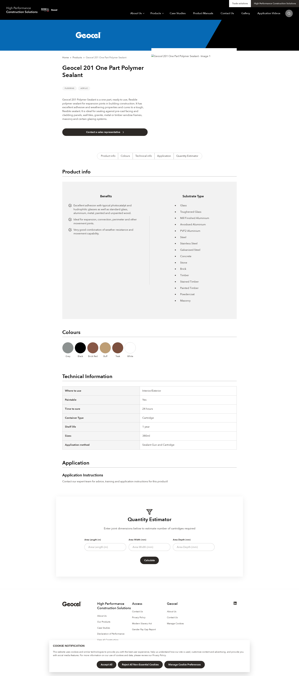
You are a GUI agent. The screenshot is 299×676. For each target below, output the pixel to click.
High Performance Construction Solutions (275, 3)
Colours (125, 156)
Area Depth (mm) (182, 539)
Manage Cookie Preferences (184, 664)
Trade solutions (240, 3)
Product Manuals (203, 13)
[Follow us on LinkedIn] (235, 604)
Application (164, 156)
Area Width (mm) (137, 539)
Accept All (106, 664)
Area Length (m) (92, 539)
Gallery (245, 13)
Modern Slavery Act (142, 623)
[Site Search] (289, 13)
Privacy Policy (159, 655)
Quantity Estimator (187, 156)
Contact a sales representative (103, 132)
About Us (136, 13)
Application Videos (268, 13)
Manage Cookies (175, 623)
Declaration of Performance (110, 633)
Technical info (143, 156)
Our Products (103, 621)
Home (65, 57)
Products (155, 13)
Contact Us (227, 13)
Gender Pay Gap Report (144, 629)
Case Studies (178, 13)
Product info (108, 156)
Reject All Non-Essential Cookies (140, 664)
